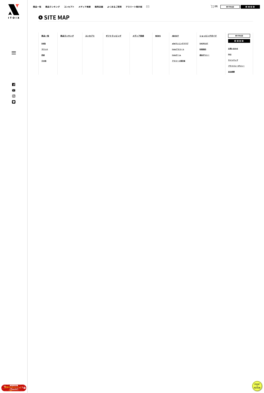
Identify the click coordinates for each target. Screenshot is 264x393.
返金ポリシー (204, 55)
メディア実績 (84, 6)
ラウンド (44, 49)
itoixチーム (176, 55)
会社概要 (231, 71)
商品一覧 (37, 6)
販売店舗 (99, 6)
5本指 (43, 43)
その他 (43, 61)
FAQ (229, 54)
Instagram (13, 96)
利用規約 (203, 49)
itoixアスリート (178, 49)
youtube (13, 90)
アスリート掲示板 (134, 6)
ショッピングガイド (208, 35)
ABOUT (175, 35)
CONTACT (148, 6)
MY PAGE (230, 6)
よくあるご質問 (114, 6)
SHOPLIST (204, 43)
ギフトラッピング (113, 35)
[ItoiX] (13, 13)
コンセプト (69, 6)
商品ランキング (52, 6)
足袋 (43, 55)
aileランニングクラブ (180, 43)
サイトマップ (233, 60)
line (13, 102)
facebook (13, 84)
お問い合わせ (233, 48)
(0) (216, 6)
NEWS (158, 35)
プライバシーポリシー (236, 66)
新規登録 (250, 6)
